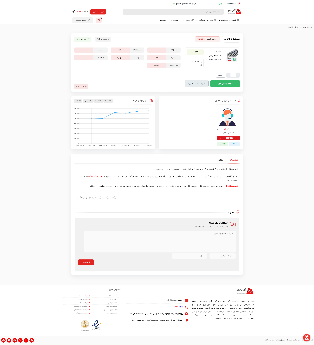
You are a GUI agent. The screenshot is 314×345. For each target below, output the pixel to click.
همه (76, 101)
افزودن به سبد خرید (225, 83)
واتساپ (222, 144)
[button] (218, 130)
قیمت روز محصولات (228, 20)
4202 (82, 11)
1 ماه (107, 101)
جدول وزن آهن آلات (206, 20)
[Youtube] (15, 340)
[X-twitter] (20, 340)
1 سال (87, 101)
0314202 (229, 138)
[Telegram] (31, 340)
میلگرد (302, 27)
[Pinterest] (3, 340)
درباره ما (163, 20)
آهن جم (309, 27)
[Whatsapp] (26, 340)
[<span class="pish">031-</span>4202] (73, 11)
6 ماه (97, 101)
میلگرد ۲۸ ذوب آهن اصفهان (209, 3)
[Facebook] (9, 340)
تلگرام (235, 144)
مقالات (188, 20)
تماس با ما (174, 20)
